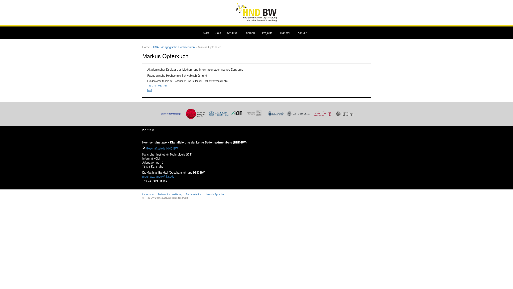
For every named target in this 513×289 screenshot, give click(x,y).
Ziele (218, 33)
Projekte (267, 33)
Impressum (148, 194)
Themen (249, 33)
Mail (149, 90)
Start (206, 33)
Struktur (232, 33)
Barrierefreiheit (194, 194)
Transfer (285, 33)
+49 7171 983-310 (157, 85)
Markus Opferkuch (165, 56)
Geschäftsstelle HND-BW (162, 148)
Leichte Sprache (215, 194)
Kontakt (302, 33)
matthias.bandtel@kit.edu (158, 176)
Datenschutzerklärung (170, 194)
